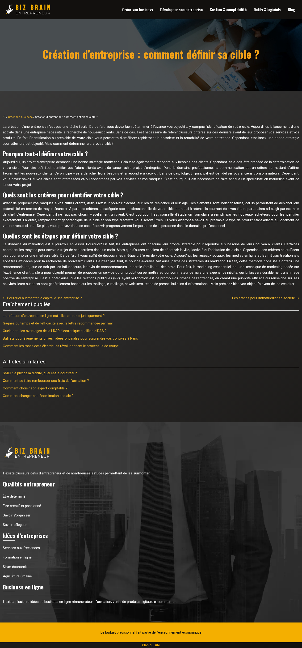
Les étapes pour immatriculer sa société (263, 298)
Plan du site (151, 645)
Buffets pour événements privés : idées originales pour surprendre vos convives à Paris (70, 338)
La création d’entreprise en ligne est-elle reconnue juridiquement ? (54, 316)
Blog (291, 10)
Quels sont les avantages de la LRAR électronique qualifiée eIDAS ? (55, 331)
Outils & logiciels (267, 10)
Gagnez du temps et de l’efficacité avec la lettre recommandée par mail (58, 323)
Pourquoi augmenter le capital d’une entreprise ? (44, 298)
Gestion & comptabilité (228, 10)
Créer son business (137, 10)
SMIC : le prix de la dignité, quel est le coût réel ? (40, 373)
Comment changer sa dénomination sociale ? (38, 396)
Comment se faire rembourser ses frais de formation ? (46, 381)
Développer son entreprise (181, 10)
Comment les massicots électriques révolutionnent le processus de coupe (61, 346)
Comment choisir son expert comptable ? (35, 388)
